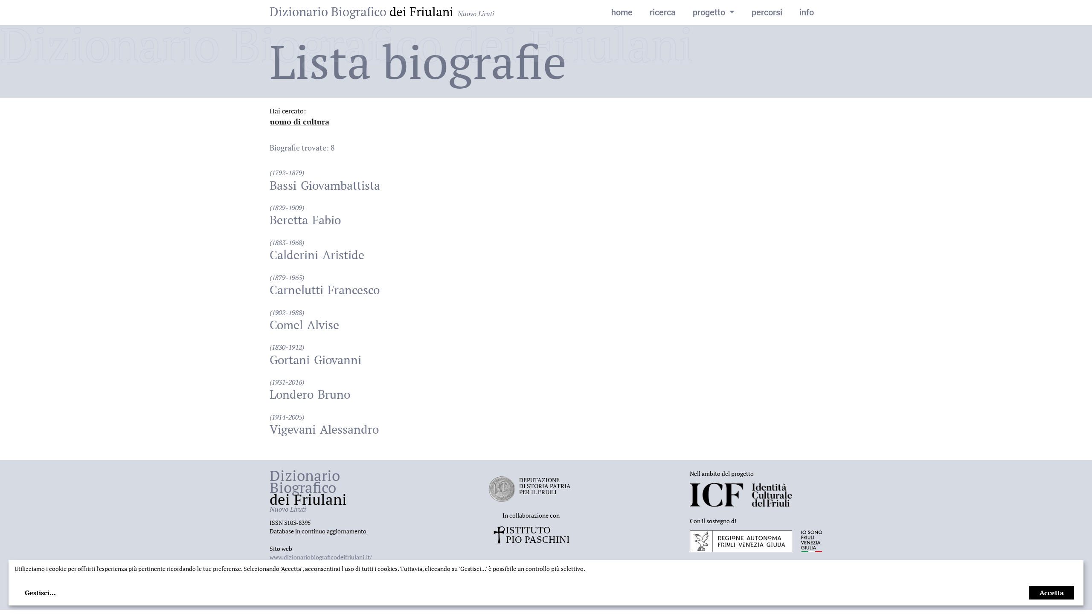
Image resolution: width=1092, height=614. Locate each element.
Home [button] (622, 12)
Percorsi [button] (767, 12)
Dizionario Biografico (382, 11)
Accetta (1052, 592)
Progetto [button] (710, 12)
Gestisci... (40, 592)
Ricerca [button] (663, 12)
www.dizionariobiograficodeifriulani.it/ (321, 557)
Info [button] (806, 12)
